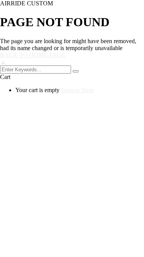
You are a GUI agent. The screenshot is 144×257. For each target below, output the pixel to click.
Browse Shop (77, 90)
